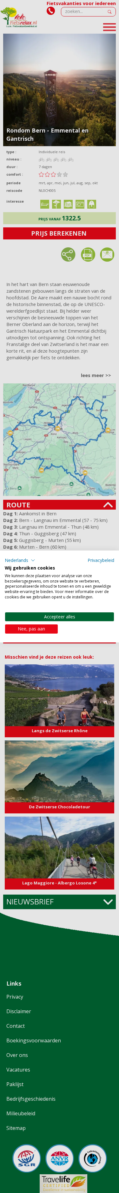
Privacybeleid (101, 560)
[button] (20, 560)
